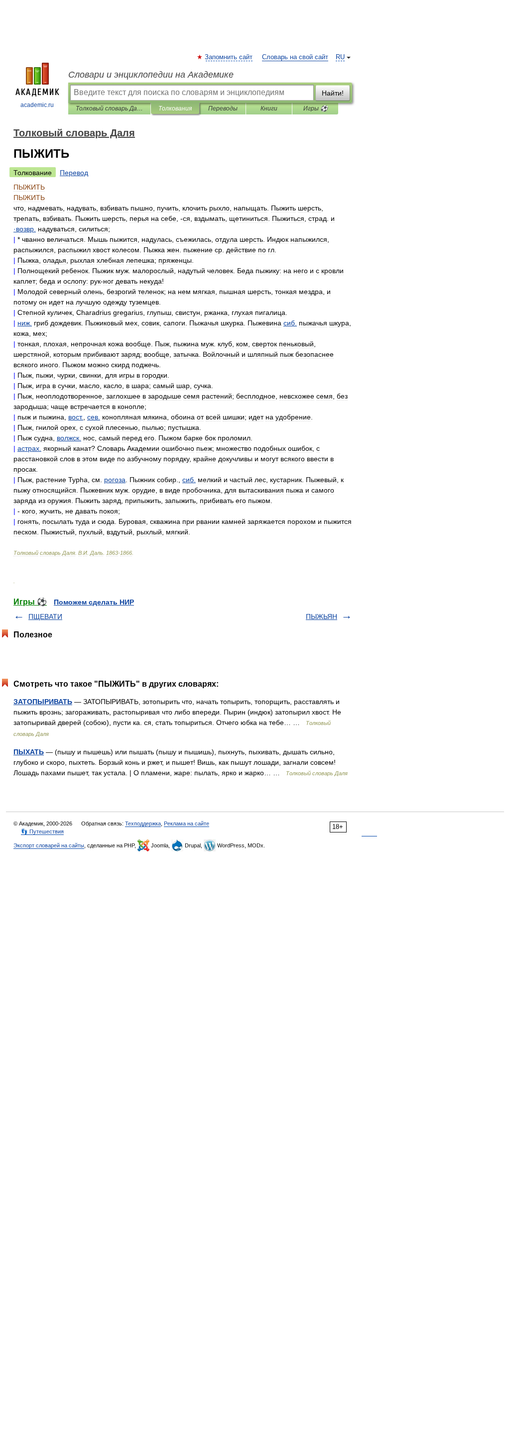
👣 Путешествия (42, 831)
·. (24, 229)
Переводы (223, 108)
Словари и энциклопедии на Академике (151, 75)
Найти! (333, 93)
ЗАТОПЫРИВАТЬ (42, 702)
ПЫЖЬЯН (321, 616)
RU (340, 57)
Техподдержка (143, 823)
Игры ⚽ (315, 108)
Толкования (175, 108)
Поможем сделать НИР (94, 602)
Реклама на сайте (186, 823)
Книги (268, 108)
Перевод (74, 173)
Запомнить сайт (229, 57)
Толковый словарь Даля (109, 108)
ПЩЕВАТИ (45, 616)
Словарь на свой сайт (295, 57)
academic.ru (37, 105)
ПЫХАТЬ (28, 752)
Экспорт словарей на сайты (48, 845)
